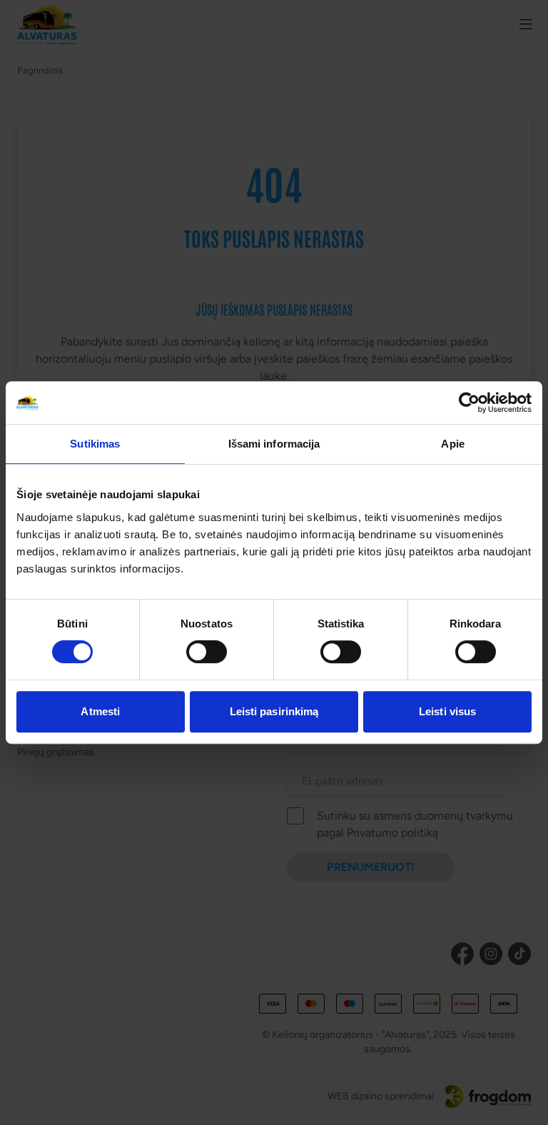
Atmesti (100, 711)
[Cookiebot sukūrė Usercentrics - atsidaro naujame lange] (469, 402)
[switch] (206, 651)
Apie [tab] (452, 444)
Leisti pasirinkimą (274, 711)
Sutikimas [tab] (95, 444)
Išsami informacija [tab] (274, 444)
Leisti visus (447, 711)
